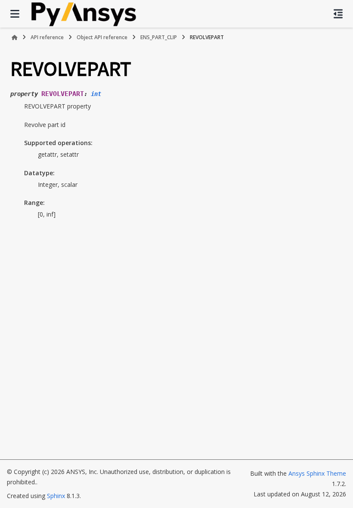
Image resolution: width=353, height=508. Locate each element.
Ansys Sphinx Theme (317, 473)
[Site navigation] (15, 13)
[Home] (15, 37)
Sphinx (56, 496)
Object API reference (102, 37)
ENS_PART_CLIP (158, 37)
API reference (47, 37)
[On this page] (338, 13)
